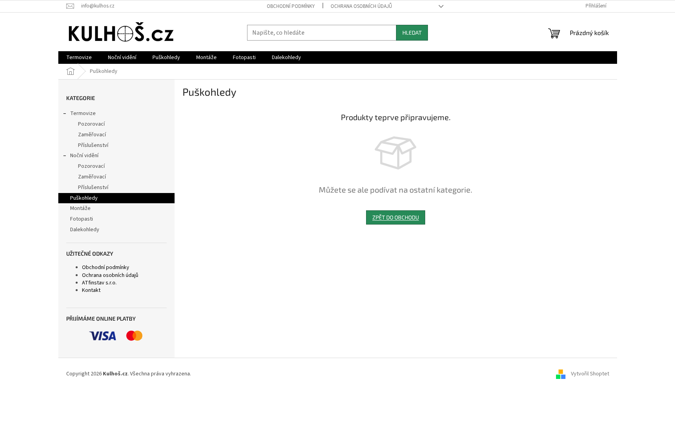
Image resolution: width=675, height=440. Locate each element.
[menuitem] (79, 57)
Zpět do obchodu (395, 217)
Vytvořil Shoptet (590, 374)
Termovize (83, 113)
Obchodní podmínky (291, 6)
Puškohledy (84, 198)
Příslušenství (93, 145)
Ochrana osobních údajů (361, 6)
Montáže (80, 208)
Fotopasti (81, 219)
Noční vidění (84, 156)
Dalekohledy (84, 230)
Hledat (412, 32)
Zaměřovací (92, 135)
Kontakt (91, 290)
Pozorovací (91, 124)
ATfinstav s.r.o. (99, 283)
